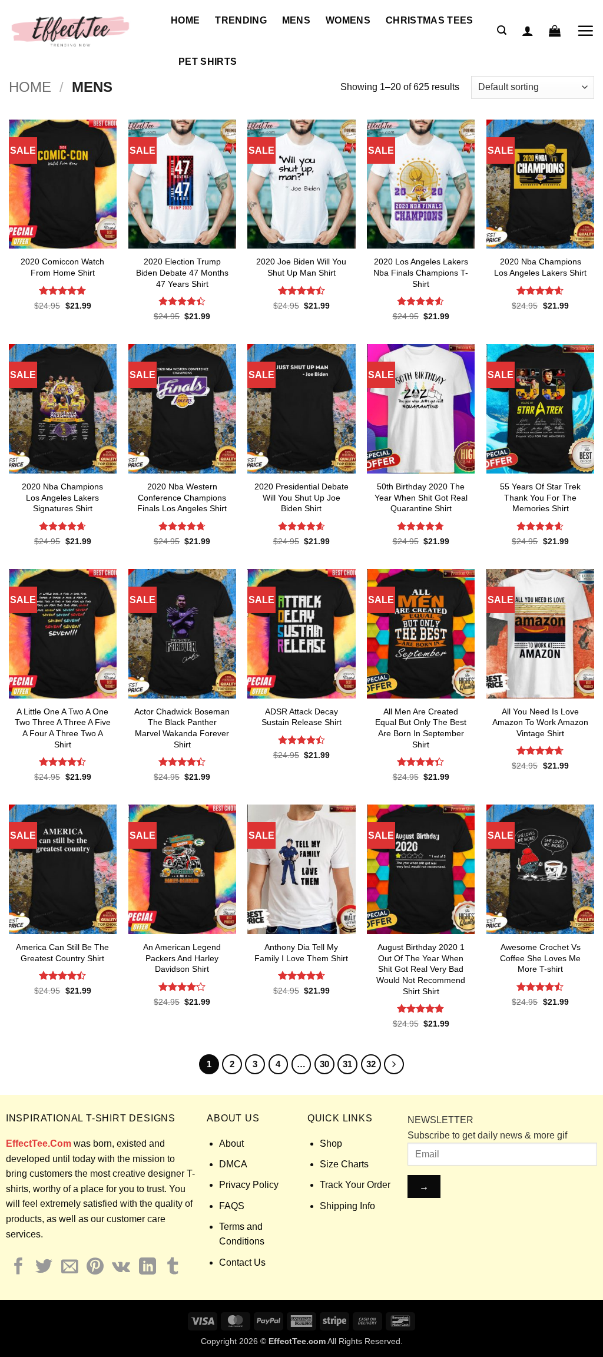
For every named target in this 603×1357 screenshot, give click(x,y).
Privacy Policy (249, 1185)
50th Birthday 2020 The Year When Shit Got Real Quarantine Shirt (421, 497)
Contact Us (242, 1262)
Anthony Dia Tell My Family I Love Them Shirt (301, 952)
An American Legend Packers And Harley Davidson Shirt (182, 958)
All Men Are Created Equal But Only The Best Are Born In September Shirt (420, 728)
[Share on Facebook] (18, 1267)
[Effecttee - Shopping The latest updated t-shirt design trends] (81, 30)
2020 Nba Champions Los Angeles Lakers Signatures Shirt (62, 497)
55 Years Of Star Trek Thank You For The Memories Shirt (540, 497)
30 (324, 1064)
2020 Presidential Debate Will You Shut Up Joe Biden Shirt (301, 497)
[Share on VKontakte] (121, 1267)
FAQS (231, 1206)
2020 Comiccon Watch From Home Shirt (62, 267)
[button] (501, 30)
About (231, 1143)
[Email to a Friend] (69, 1267)
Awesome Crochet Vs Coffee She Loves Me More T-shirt (540, 958)
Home (185, 20)
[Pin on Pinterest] (95, 1267)
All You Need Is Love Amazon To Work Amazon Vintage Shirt (540, 722)
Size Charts (344, 1164)
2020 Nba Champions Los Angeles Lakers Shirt (540, 267)
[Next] (394, 1064)
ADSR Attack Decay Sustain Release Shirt (301, 717)
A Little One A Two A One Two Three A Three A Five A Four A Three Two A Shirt (63, 728)
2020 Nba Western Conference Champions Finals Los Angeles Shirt (182, 497)
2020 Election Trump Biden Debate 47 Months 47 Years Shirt (182, 272)
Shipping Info (347, 1206)
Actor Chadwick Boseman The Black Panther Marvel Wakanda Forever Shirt (182, 728)
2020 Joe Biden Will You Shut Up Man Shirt (301, 267)
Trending (241, 20)
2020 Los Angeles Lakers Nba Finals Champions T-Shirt (420, 272)
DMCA (233, 1164)
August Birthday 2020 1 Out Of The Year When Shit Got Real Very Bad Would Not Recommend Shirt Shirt (420, 969)
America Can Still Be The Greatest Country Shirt (62, 952)
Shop (331, 1143)
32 (371, 1064)
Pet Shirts (207, 62)
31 (347, 1064)
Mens (296, 20)
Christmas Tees (429, 20)
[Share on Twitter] (43, 1267)
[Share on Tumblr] (172, 1267)
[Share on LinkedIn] (147, 1267)
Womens (348, 20)
